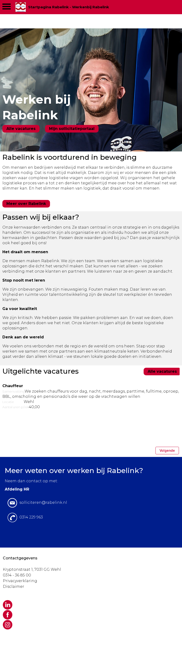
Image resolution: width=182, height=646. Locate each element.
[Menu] (6, 8)
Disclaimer (13, 586)
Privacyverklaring (20, 581)
